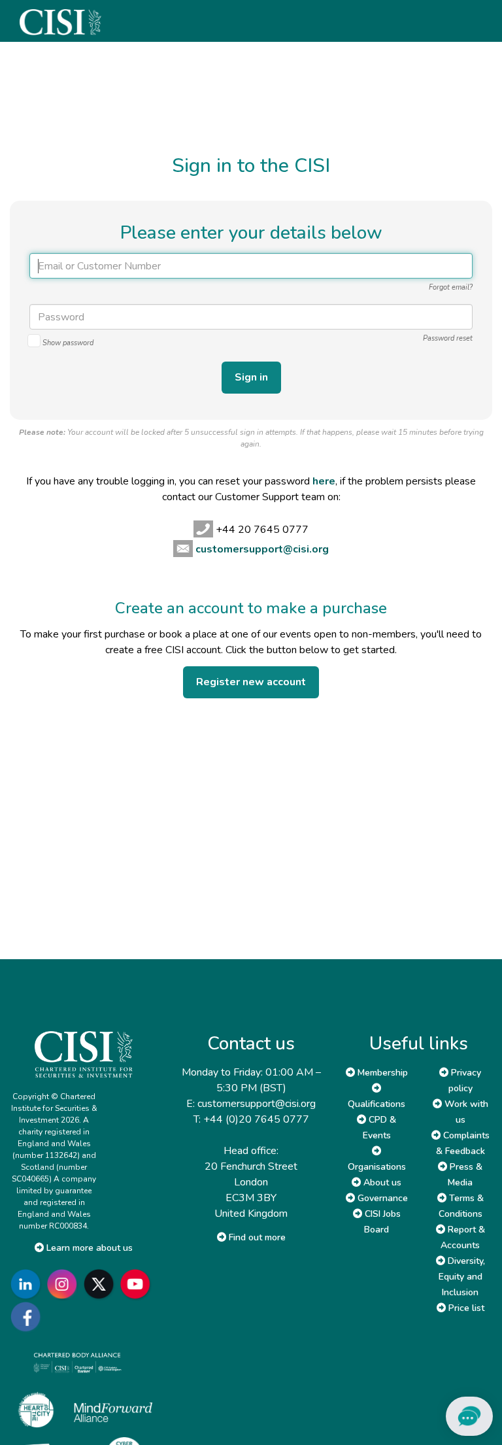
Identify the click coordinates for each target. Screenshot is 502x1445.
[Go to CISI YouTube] (138, 1284)
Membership (381, 1072)
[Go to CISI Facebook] (28, 1317)
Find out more (256, 1237)
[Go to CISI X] (101, 1284)
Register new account (251, 682)
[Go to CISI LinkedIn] (28, 1284)
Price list (465, 1308)
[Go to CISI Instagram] (64, 1284)
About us (381, 1182)
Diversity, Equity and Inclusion (462, 1277)
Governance (381, 1198)
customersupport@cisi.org (262, 549)
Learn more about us (88, 1248)
